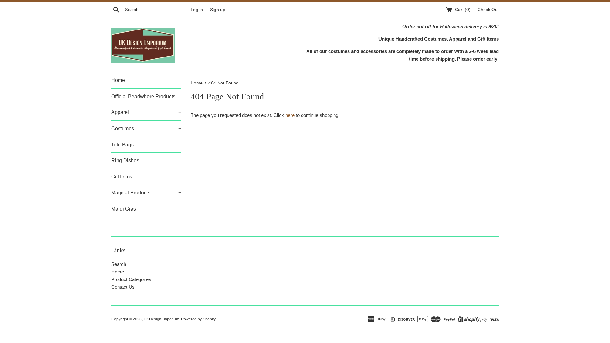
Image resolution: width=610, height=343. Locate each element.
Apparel (146, 112)
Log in (197, 9)
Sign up (217, 9)
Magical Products (146, 192)
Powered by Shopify (198, 319)
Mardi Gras (123, 209)
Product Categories (131, 279)
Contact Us (123, 287)
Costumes (146, 128)
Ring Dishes (125, 160)
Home (118, 80)
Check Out (488, 9)
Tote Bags (122, 144)
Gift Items (146, 176)
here (290, 115)
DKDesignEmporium (161, 319)
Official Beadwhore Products (143, 96)
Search (118, 264)
